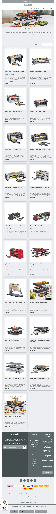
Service (34, 434)
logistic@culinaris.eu (48, 460)
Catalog (34, 461)
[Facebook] (21, 480)
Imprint (31, 508)
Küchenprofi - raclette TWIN (38, 111)
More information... (42, 506)
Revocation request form (34, 449)
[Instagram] (28, 480)
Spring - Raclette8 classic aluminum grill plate (40, 341)
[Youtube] (24, 480)
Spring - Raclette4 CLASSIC (12, 340)
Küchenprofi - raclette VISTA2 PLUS (40, 149)
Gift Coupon (34, 463)
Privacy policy (34, 444)
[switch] (4, 509)
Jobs (34, 459)
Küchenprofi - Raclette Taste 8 (39, 71)
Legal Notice (34, 438)
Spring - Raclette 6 (10, 264)
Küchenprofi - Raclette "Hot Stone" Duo (15, 72)
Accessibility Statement (34, 453)
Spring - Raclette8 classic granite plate (39, 379)
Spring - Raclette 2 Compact (13, 225)
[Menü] (7, 500)
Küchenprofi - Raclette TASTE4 (13, 111)
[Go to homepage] (28, 5)
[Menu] (4, 8)
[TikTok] (35, 480)
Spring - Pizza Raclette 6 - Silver (39, 187)
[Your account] (47, 8)
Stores (34, 465)
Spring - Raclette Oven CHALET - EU (15, 302)
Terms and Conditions (34, 440)
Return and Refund (34, 467)
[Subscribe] (24, 447)
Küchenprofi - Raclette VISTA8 (13, 187)
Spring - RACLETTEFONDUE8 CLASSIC (13, 417)
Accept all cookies (41, 511)
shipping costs (21, 493)
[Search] (43, 8)
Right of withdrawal (34, 446)
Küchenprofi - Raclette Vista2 (13, 149)
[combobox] (35, 8)
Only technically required (26, 511)
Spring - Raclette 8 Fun (36, 264)
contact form (49, 463)
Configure (14, 511)
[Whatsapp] (31, 480)
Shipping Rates (34, 442)
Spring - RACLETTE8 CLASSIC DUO (14, 378)
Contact (34, 457)
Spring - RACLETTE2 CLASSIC (38, 302)
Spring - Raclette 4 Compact (38, 225)
